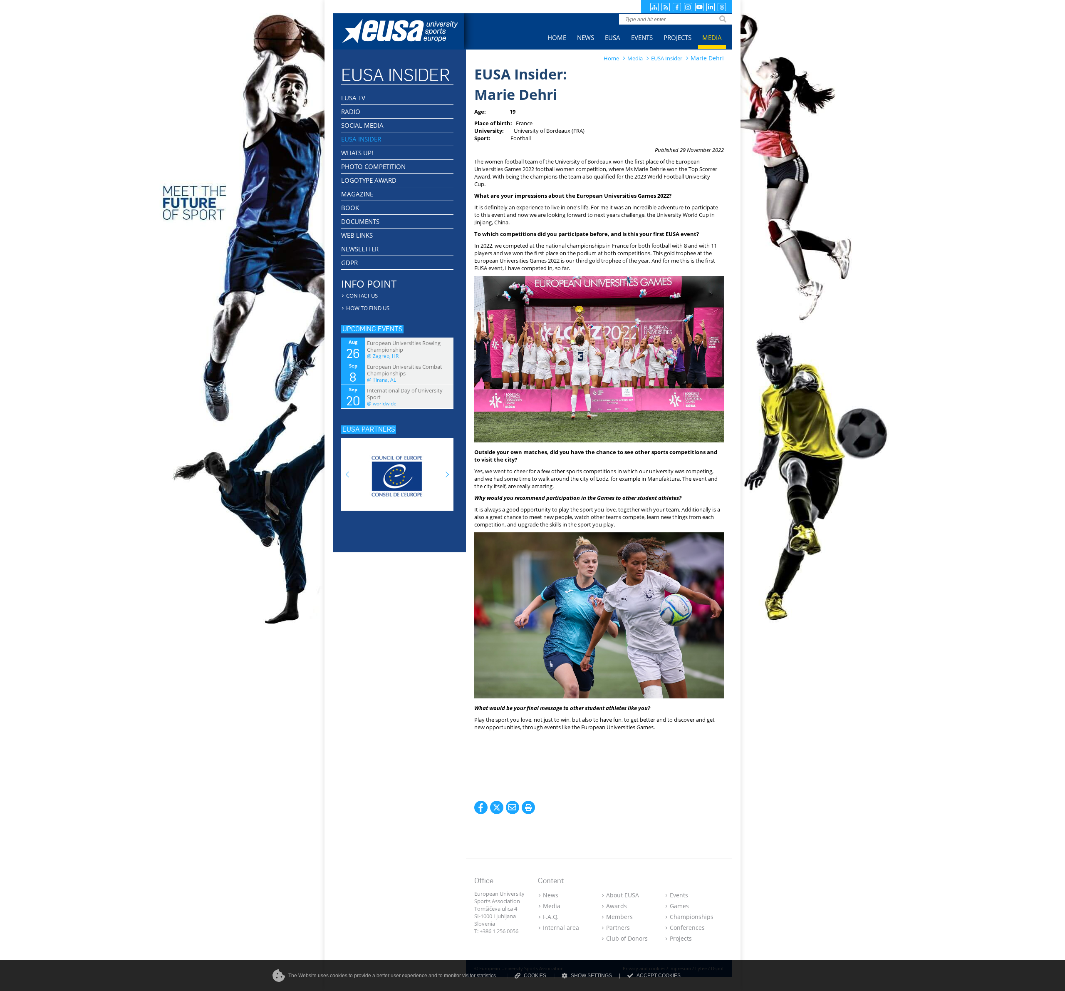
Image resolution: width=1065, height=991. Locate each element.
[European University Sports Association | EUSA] (406, 32)
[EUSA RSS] (665, 7)
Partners (618, 927)
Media (551, 906)
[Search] (722, 19)
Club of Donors (627, 938)
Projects (681, 938)
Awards (616, 906)
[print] (528, 807)
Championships (691, 917)
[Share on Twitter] (496, 807)
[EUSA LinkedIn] (710, 7)
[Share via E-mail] (512, 807)
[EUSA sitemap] (654, 7)
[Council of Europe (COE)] (397, 471)
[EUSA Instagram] (688, 7)
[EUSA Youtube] (699, 7)
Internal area (561, 927)
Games (679, 906)
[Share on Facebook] (481, 807)
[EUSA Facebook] (677, 7)
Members (619, 917)
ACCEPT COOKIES (659, 976)
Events (679, 895)
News (550, 895)
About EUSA (622, 895)
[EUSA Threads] (722, 7)
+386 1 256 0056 (499, 931)
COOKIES (535, 976)
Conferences (687, 927)
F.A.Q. (551, 917)
